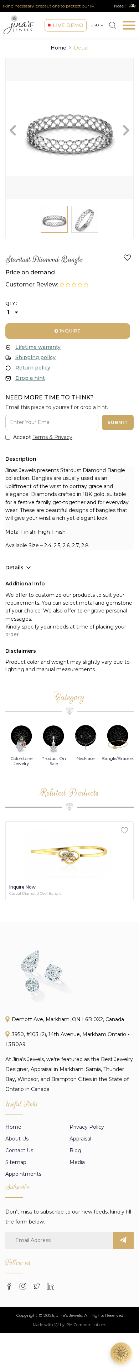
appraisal (80, 1138)
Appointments (23, 1174)
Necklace (53, 758)
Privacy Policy (87, 1127)
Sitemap (15, 1162)
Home (58, 48)
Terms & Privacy (52, 437)
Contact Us (19, 1150)
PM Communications (86, 1324)
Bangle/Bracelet (86, 758)
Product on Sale (21, 761)
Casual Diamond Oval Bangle (35, 893)
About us (17, 1138)
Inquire (69, 330)
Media (77, 1162)
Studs (117, 758)
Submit (118, 422)
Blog (75, 1150)
